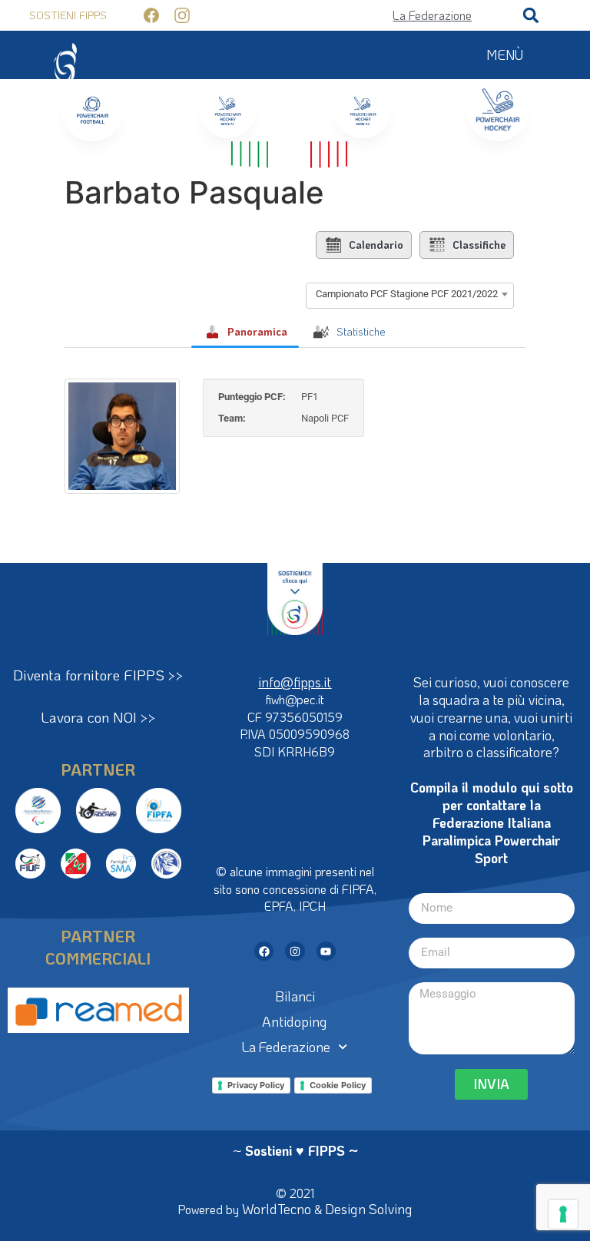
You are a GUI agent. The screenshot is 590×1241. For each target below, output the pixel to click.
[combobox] (410, 294)
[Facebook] (263, 951)
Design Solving (369, 1208)
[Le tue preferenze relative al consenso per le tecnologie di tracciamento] (563, 1214)
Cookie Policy (338, 1085)
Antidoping (294, 1021)
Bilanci (295, 996)
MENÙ (504, 54)
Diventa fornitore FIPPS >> (98, 674)
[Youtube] (326, 951)
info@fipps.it (294, 681)
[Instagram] (294, 951)
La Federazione (286, 1046)
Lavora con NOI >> (98, 716)
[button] (531, 15)
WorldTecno (276, 1208)
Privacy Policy (255, 1085)
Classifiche (478, 244)
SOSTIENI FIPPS (68, 15)
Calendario (376, 244)
